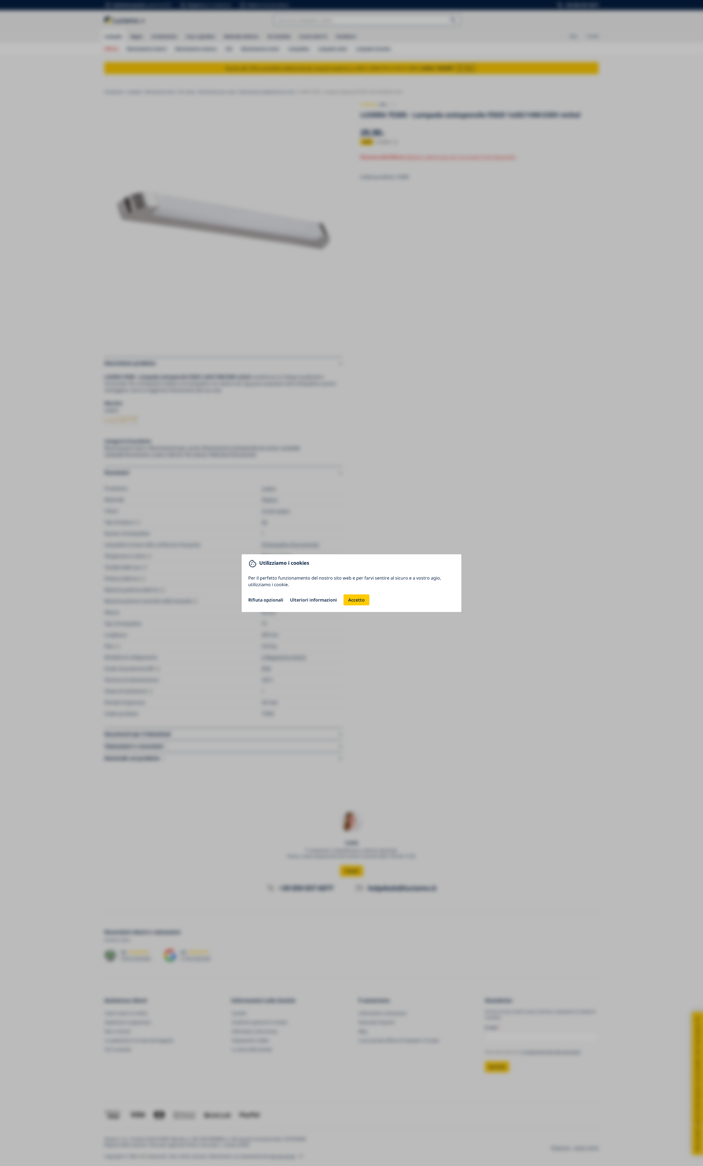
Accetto (356, 600)
